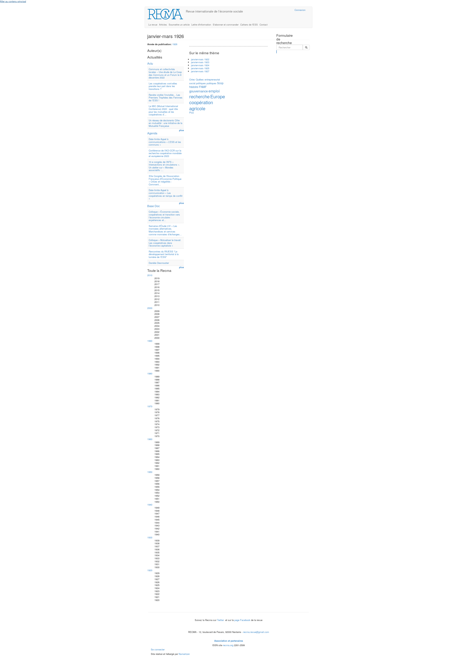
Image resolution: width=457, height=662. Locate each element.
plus (181, 130)
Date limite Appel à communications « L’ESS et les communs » (165, 141)
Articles (163, 24)
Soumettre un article (179, 24)
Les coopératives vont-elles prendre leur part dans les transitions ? (163, 86)
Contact (264, 24)
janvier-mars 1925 (200, 68)
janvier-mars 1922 (200, 59)
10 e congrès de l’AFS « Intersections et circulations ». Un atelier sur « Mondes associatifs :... (164, 166)
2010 (149, 275)
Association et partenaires (228, 640)
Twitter (221, 620)
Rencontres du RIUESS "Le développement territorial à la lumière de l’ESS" (164, 254)
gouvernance (198, 91)
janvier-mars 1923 (200, 62)
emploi (214, 90)
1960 (149, 439)
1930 (149, 537)
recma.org (228, 645)
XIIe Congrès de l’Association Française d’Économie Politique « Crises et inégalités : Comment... (165, 180)
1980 (149, 373)
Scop (220, 83)
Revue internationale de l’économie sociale (214, 11)
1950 (149, 472)
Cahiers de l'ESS (249, 24)
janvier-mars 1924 (200, 65)
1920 (149, 570)
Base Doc (153, 206)
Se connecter (158, 649)
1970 (149, 406)
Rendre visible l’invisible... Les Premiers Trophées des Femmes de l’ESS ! (165, 97)
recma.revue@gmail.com (256, 632)
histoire (193, 87)
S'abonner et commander (225, 24)
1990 (149, 341)
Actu (150, 63)
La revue (152, 24)
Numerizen (184, 654)
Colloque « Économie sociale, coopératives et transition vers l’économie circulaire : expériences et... (164, 216)
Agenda (152, 133)
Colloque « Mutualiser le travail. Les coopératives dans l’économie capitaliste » (165, 242)
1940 (149, 504)
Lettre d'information (201, 24)
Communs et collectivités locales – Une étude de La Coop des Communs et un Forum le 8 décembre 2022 (165, 73)
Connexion (300, 10)
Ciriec (192, 79)
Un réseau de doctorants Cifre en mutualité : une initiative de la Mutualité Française (165, 123)
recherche (199, 96)
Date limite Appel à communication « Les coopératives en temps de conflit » (165, 194)
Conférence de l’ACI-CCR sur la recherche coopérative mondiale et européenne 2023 (165, 153)
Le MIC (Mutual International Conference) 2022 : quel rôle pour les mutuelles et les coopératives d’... (163, 110)
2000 (149, 308)
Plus (191, 112)
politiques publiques (206, 83)
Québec (200, 79)
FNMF (203, 87)
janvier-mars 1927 (200, 71)
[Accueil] (166, 14)
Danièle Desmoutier (159, 263)
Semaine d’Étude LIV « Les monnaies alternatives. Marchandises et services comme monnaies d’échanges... (165, 230)
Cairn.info (276, 10)
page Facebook (242, 620)
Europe (217, 96)
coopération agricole (201, 105)
